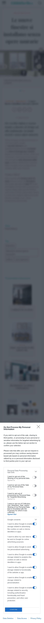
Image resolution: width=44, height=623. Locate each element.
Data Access (22, 618)
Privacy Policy (36, 618)
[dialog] (22, 523)
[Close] (39, 427)
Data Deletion (8, 618)
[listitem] (22, 471)
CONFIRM (13, 609)
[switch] (35, 477)
